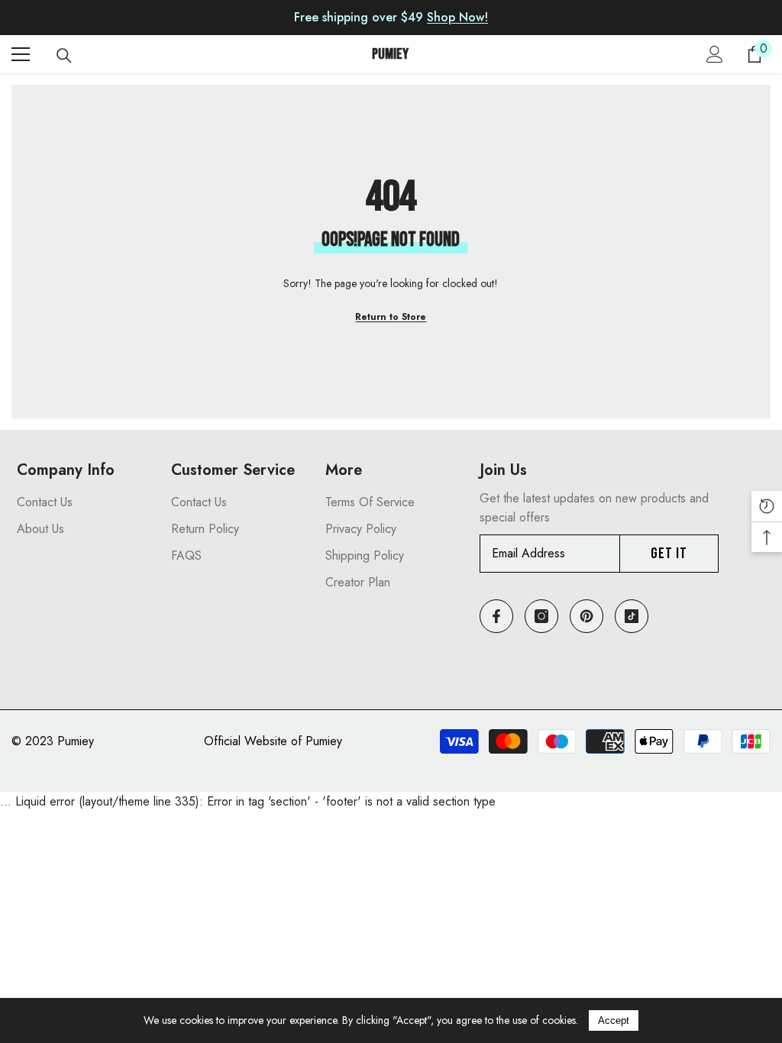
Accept (613, 1020)
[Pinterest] (586, 616)
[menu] (20, 54)
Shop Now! (457, 17)
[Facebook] (496, 616)
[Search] (64, 56)
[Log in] (714, 54)
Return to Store (390, 317)
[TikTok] (631, 616)
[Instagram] (541, 616)
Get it (669, 553)
